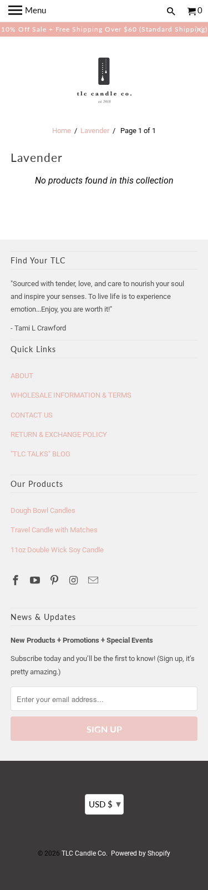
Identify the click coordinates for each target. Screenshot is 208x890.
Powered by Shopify (140, 853)
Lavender (94, 130)
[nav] (27, 11)
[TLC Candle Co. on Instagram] (75, 580)
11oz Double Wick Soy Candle (57, 550)
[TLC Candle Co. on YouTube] (36, 580)
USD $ (105, 803)
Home (61, 130)
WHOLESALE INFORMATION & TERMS (71, 395)
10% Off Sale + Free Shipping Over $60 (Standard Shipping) (104, 29)
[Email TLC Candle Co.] (94, 580)
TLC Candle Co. (85, 853)
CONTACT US (32, 415)
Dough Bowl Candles (43, 510)
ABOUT (22, 376)
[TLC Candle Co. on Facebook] (17, 580)
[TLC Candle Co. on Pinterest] (55, 580)
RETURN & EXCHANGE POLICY (59, 434)
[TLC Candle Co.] (104, 81)
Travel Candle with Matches (54, 530)
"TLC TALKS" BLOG (40, 454)
